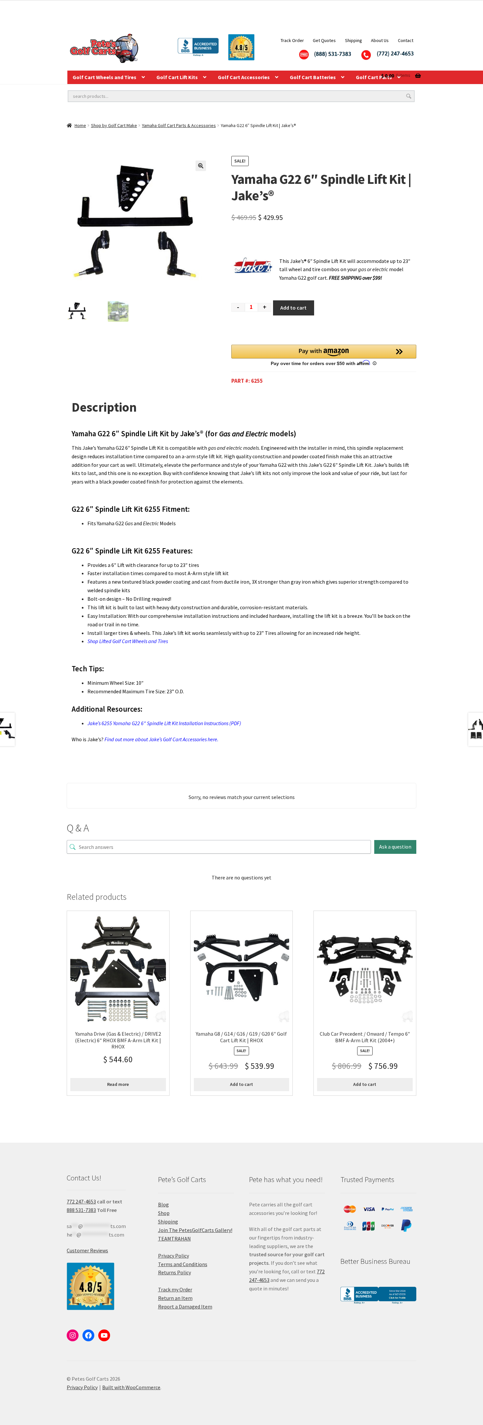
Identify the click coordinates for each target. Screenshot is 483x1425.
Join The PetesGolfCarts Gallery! (195, 1230)
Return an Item (175, 1298)
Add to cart (293, 307)
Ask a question (395, 846)
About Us (380, 40)
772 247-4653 (81, 1201)
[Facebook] (88, 1335)
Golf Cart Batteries (313, 77)
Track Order (292, 40)
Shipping (353, 40)
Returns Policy (174, 1272)
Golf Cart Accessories (244, 77)
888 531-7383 (81, 1210)
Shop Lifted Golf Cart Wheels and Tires (127, 641)
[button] (201, 166)
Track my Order (175, 1289)
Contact (405, 40)
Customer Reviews (87, 1250)
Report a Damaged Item (185, 1306)
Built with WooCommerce (131, 1387)
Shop (164, 1213)
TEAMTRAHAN (174, 1238)
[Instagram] (73, 1335)
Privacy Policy (173, 1255)
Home (80, 125)
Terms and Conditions (182, 1264)
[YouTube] (104, 1335)
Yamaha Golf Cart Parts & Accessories (179, 125)
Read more (118, 1084)
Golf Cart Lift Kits (177, 77)
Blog (163, 1204)
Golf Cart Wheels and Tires (104, 77)
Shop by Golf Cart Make (114, 125)
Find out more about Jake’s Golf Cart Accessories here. (161, 739)
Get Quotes (324, 40)
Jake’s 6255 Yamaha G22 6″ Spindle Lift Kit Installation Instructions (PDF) (164, 723)
